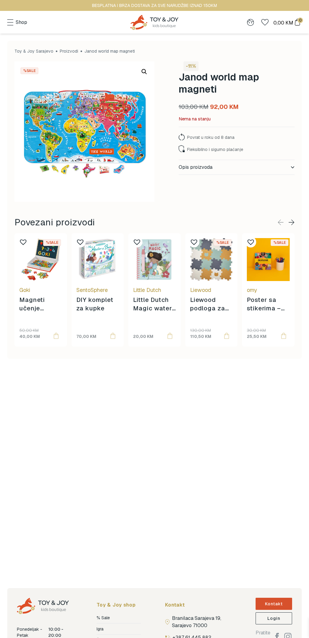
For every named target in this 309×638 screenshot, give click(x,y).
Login (273, 618)
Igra (100, 629)
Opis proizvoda (195, 167)
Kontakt (274, 604)
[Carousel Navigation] (286, 222)
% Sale (103, 617)
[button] (144, 71)
